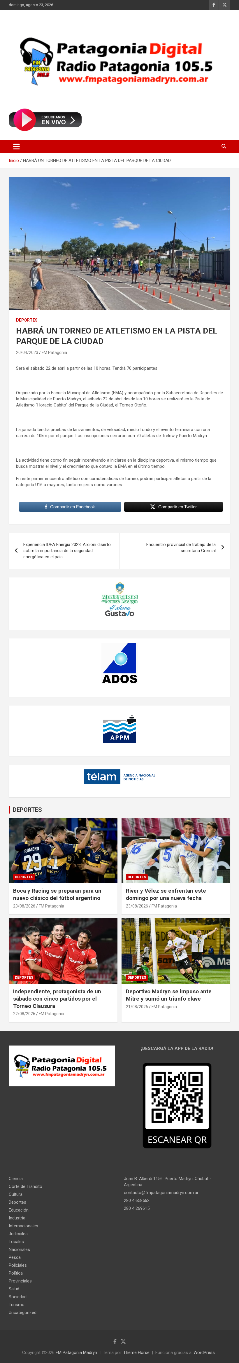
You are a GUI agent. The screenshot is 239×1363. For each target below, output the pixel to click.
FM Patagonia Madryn (76, 1352)
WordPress (204, 1352)
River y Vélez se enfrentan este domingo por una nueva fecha (166, 894)
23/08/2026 (24, 906)
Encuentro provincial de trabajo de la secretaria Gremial (181, 547)
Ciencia (16, 1178)
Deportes (27, 320)
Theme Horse (136, 1352)
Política (16, 1273)
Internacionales (23, 1225)
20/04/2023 (27, 352)
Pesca (15, 1257)
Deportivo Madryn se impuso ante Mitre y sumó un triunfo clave (169, 995)
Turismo (16, 1304)
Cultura (15, 1194)
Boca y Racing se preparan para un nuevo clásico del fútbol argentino (57, 894)
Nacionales (19, 1249)
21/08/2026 (137, 1006)
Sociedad (18, 1296)
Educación (19, 1210)
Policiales (18, 1265)
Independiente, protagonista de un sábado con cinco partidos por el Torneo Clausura (57, 998)
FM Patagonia (54, 352)
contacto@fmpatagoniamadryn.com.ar (161, 1192)
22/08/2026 (24, 1013)
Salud (14, 1289)
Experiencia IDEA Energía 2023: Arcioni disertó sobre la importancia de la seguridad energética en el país (67, 550)
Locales (16, 1241)
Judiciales (18, 1233)
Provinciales (20, 1281)
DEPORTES (27, 809)
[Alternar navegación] (16, 146)
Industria (17, 1218)
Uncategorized (22, 1312)
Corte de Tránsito (25, 1186)
